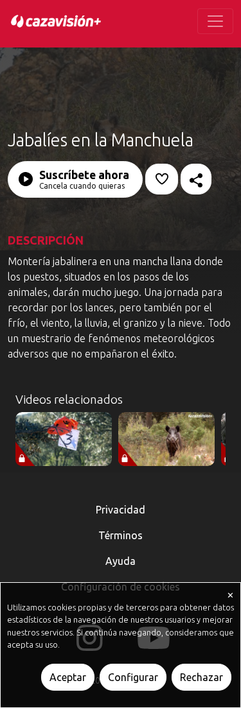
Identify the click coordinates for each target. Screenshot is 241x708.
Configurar (133, 677)
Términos (120, 535)
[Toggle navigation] (215, 21)
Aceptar (67, 677)
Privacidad (120, 509)
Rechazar (201, 677)
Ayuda (120, 561)
